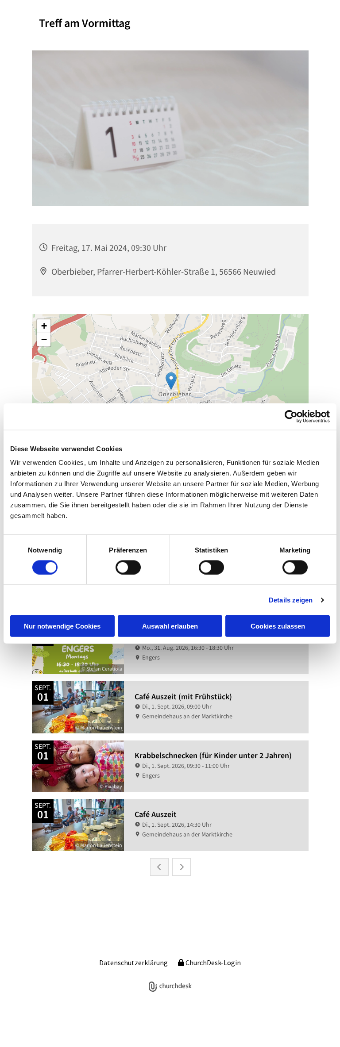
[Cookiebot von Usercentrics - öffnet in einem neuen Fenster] (291, 416)
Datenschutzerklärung (133, 962)
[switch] (128, 567)
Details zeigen (291, 599)
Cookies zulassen (278, 626)
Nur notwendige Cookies (62, 626)
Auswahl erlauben (170, 626)
